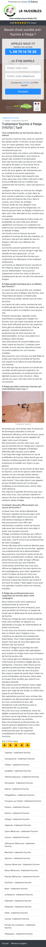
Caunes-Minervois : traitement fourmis (22, 864)
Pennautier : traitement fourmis (19, 783)
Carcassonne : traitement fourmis (20, 759)
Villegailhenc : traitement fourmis (19, 795)
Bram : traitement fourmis (16, 888)
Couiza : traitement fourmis (17, 919)
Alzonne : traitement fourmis (17, 858)
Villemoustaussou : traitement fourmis (22, 777)
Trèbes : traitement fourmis (17, 765)
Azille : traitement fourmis (16, 913)
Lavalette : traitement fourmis (18, 771)
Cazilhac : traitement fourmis (18, 752)
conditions (26, 82)
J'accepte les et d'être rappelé (24, 83)
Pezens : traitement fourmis (17, 807)
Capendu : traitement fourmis (18, 825)
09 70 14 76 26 (24, 52)
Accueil (5, 943)
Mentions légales (19, 943)
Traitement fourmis (10, 118)
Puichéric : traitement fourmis (18, 882)
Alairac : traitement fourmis (17, 789)
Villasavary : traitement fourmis (19, 934)
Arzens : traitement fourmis (17, 813)
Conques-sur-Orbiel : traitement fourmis (23, 801)
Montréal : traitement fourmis (18, 852)
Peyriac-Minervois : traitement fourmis (22, 876)
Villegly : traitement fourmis (17, 819)
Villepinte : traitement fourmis (18, 906)
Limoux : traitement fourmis (17, 837)
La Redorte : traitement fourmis (19, 894)
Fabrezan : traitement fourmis (18, 901)
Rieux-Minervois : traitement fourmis (21, 870)
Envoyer (23, 91)
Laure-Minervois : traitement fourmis (21, 831)
